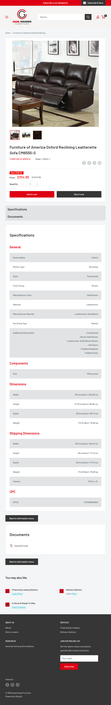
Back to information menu (21, 518)
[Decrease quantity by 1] (23, 184)
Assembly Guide (21, 546)
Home (7, 33)
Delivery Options (68, 632)
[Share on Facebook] (84, 163)
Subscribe (69, 666)
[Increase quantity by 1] (37, 184)
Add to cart (32, 194)
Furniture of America (20, 159)
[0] (103, 17)
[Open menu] (6, 17)
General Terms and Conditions (19, 646)
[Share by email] (99, 163)
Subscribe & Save (95, 3)
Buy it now (79, 194)
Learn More (17, 593)
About (8, 627)
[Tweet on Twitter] (94, 163)
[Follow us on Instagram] (12, 685)
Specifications (17, 209)
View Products (19, 607)
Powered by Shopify (13, 696)
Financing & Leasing (69, 627)
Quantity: (14, 184)
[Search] (88, 17)
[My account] (98, 16)
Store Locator (12, 632)
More (74, 593)
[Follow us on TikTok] (17, 685)
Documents (15, 216)
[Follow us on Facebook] (7, 685)
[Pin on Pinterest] (89, 163)
